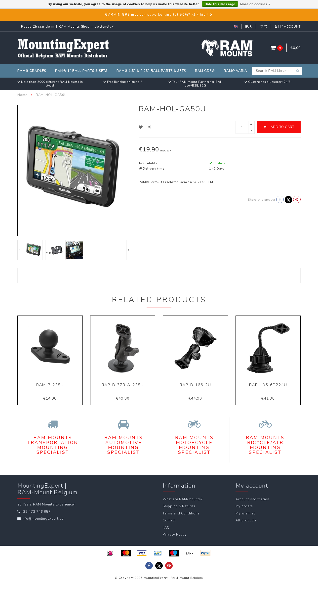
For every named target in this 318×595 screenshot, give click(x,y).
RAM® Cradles (31, 71)
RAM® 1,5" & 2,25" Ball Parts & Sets (151, 71)
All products (246, 520)
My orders (244, 506)
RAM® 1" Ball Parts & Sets (81, 71)
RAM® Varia (235, 71)
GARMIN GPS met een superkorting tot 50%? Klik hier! (157, 14)
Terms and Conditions (181, 513)
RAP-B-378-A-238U (123, 385)
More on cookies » (255, 4)
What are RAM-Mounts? (182, 499)
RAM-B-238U (50, 385)
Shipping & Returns (179, 506)
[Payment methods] (110, 553)
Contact (169, 520)
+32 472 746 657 (36, 511)
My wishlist (245, 513)
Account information (252, 499)
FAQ (166, 527)
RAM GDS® (205, 71)
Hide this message (220, 4)
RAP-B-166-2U (195, 385)
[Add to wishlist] (141, 127)
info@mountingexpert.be (43, 518)
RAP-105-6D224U (268, 385)
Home (22, 95)
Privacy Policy (175, 534)
